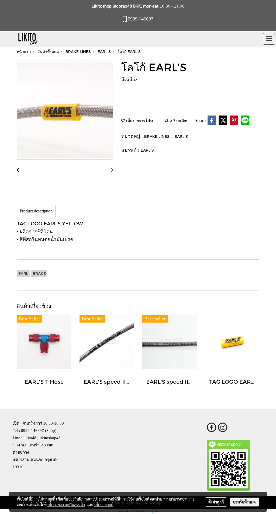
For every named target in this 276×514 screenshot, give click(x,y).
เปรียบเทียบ (178, 120)
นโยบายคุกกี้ (103, 504)
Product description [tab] (36, 211)
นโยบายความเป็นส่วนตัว (66, 504)
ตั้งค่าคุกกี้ (216, 501)
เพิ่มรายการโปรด (139, 120)
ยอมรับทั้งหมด (244, 501)
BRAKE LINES (157, 136)
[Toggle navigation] (269, 39)
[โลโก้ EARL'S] (65, 110)
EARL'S (181, 136)
